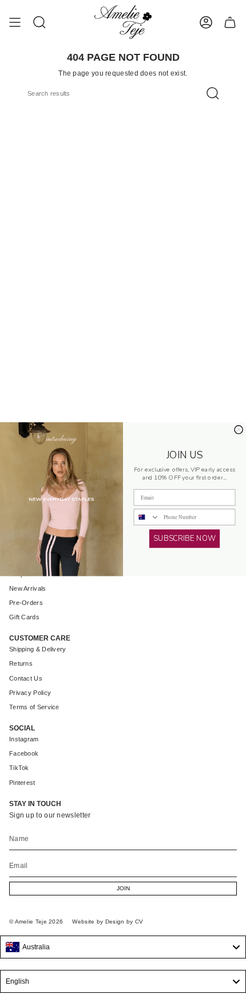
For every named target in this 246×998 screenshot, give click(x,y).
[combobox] (146, 517)
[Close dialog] (239, 430)
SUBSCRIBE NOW (184, 538)
